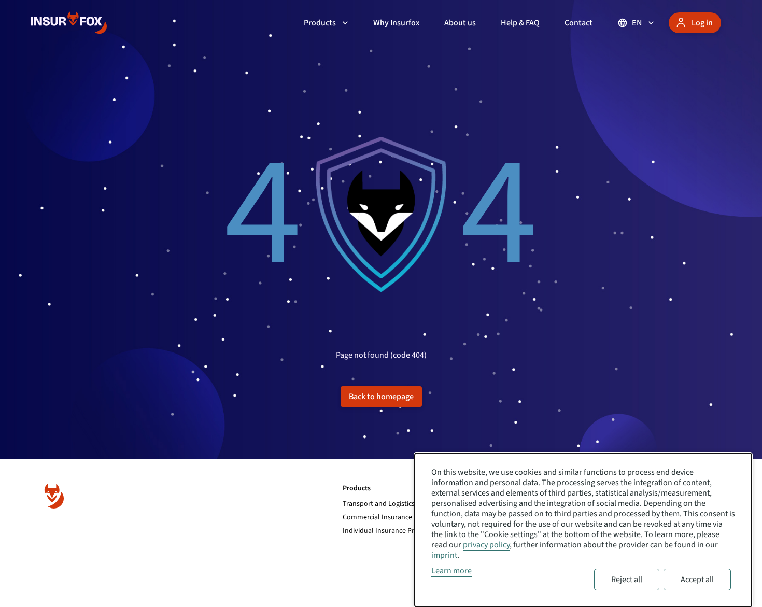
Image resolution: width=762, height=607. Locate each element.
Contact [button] (578, 23)
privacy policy (486, 544)
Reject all (626, 579)
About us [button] (460, 23)
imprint (444, 555)
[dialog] (583, 530)
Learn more (451, 570)
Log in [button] (702, 23)
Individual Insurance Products (389, 530)
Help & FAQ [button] (520, 23)
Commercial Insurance (377, 517)
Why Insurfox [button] (396, 23)
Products (320, 23)
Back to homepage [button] (381, 396)
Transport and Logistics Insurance (395, 504)
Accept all (697, 579)
